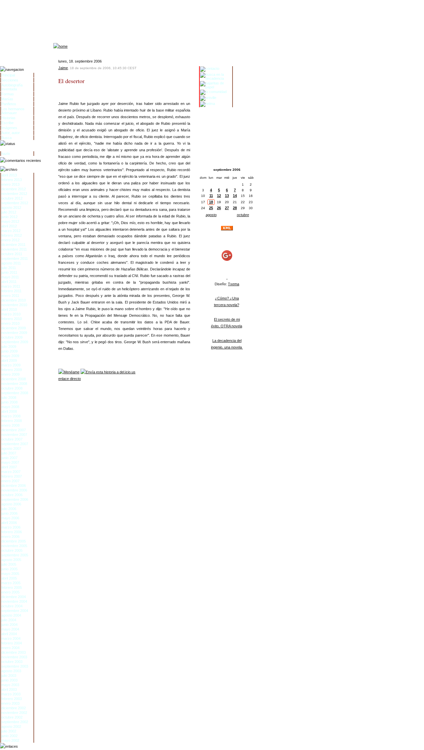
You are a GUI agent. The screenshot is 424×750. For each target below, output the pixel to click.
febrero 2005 (11, 587)
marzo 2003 (11, 694)
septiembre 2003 (14, 666)
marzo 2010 (11, 314)
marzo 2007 (11, 472)
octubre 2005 (12, 550)
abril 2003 (9, 689)
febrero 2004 (11, 643)
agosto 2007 (11, 448)
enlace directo (69, 379)
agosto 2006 (11, 504)
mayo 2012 (10, 221)
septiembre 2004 (14, 611)
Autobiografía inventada (12, 87)
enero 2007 (10, 481)
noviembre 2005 (14, 546)
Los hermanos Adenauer (13, 111)
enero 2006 (10, 537)
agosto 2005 (11, 560)
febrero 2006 (11, 532)
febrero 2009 (11, 370)
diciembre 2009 (13, 328)
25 (211, 208)
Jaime (63, 68)
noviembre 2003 (14, 657)
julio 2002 (8, 731)
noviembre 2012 (14, 194)
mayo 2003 (10, 685)
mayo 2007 (10, 462)
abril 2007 (9, 467)
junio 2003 (9, 680)
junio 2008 (9, 402)
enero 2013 (10, 184)
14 (235, 196)
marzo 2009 (11, 365)
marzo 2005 (11, 583)
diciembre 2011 (13, 245)
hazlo (5, 154)
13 (227, 196)
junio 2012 (9, 217)
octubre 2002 (12, 717)
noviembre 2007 (14, 435)
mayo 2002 (10, 740)
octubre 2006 (12, 495)
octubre (243, 215)
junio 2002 (9, 736)
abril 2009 (9, 360)
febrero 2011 (11, 291)
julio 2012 (8, 212)
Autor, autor (10, 133)
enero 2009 (10, 374)
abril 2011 (9, 282)
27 (227, 208)
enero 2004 (10, 648)
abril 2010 (9, 309)
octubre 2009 (12, 337)
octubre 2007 (12, 439)
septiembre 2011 (14, 258)
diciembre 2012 (13, 189)
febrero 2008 (11, 421)
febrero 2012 (11, 235)
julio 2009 (8, 347)
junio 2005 (9, 569)
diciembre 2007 (13, 430)
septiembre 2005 (14, 555)
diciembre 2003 (13, 652)
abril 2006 (9, 523)
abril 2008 (9, 411)
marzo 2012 (11, 231)
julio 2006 (8, 509)
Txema (233, 284)
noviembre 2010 (14, 305)
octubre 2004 (12, 606)
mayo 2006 (10, 518)
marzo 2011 (10, 286)
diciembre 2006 (13, 486)
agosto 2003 (11, 671)
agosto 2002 (11, 726)
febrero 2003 (11, 699)
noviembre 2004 (14, 601)
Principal (8, 75)
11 (211, 196)
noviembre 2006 (14, 490)
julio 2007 (8, 453)
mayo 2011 (10, 277)
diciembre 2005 (13, 541)
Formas (7, 94)
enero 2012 (10, 240)
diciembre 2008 (13, 379)
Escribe (7, 123)
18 (211, 202)
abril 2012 (9, 226)
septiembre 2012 (14, 203)
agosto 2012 (11, 208)
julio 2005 (8, 564)
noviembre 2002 (14, 713)
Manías (7, 99)
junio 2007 (9, 458)
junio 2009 (9, 351)
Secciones (9, 80)
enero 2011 (10, 296)
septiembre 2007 (14, 444)
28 (235, 208)
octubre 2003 (12, 662)
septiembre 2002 (14, 722)
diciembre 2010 (13, 300)
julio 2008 (8, 397)
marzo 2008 (11, 416)
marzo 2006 (11, 527)
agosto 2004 (11, 615)
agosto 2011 (11, 263)
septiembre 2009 (14, 342)
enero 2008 (10, 425)
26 (219, 208)
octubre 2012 (12, 198)
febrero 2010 (11, 319)
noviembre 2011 (14, 249)
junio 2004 (9, 625)
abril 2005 (9, 578)
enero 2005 (10, 592)
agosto (211, 215)
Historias (8, 118)
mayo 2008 (10, 407)
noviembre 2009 (14, 333)
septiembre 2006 (14, 499)
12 (219, 196)
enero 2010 (10, 323)
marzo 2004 (11, 638)
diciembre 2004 (13, 597)
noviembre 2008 (14, 384)
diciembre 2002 (13, 708)
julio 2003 (8, 676)
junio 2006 (9, 513)
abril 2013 (9, 175)
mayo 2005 (10, 574)
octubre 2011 (11, 254)
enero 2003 (10, 703)
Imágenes (9, 128)
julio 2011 (8, 268)
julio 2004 (8, 620)
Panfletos (8, 104)
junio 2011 (9, 272)
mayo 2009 (10, 356)
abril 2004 (9, 634)
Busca (6, 138)
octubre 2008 (12, 388)
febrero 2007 (11, 476)
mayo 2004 (10, 629)
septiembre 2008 (14, 393)
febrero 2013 (11, 180)
